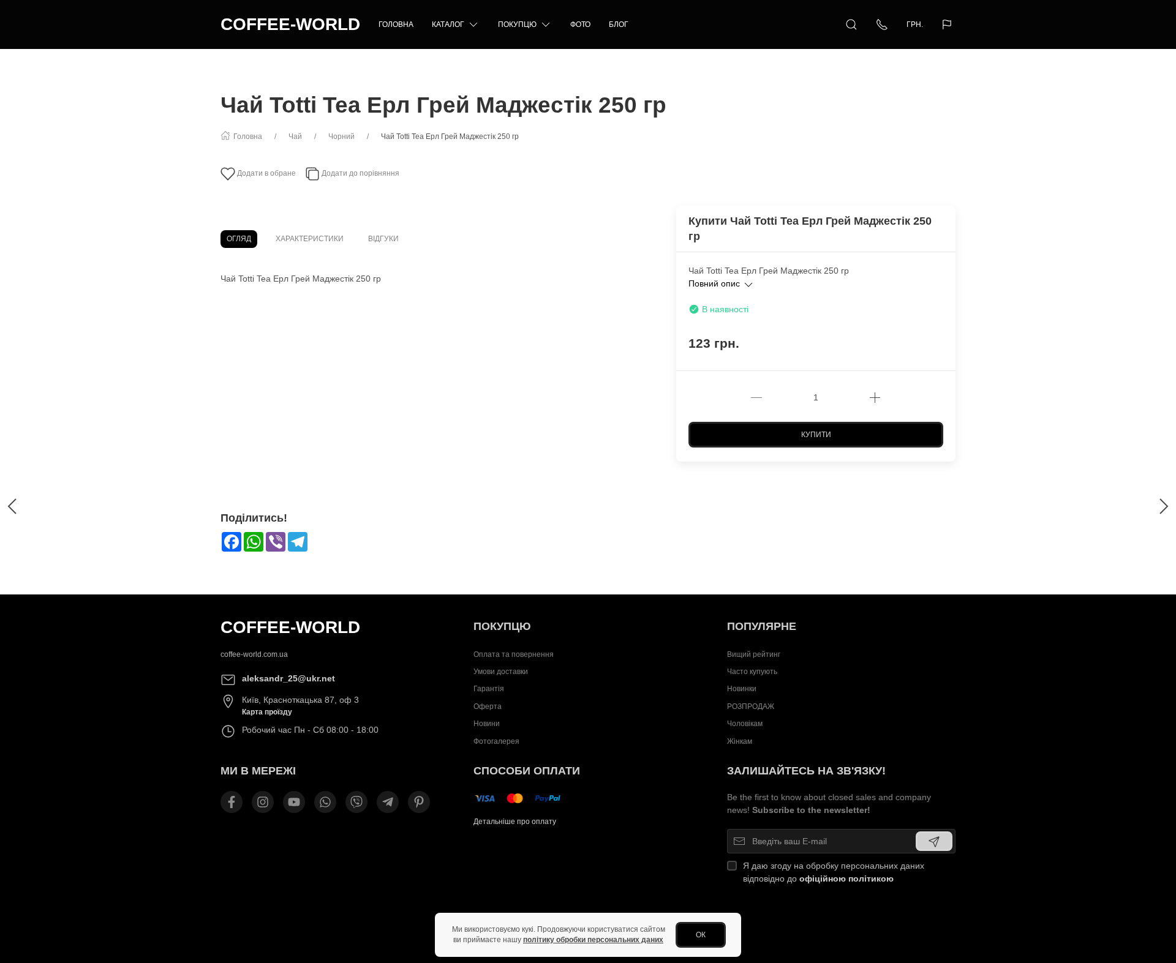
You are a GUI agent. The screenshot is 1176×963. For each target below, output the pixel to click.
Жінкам (739, 741)
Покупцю (517, 24)
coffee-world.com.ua (254, 654)
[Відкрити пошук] (851, 24)
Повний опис (715, 283)
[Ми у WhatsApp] (325, 802)
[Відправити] (934, 841)
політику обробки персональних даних (593, 939)
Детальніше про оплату (514, 821)
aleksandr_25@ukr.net (288, 678)
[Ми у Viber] (356, 802)
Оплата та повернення (513, 654)
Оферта (487, 706)
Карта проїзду (267, 712)
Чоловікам (745, 724)
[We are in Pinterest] (419, 802)
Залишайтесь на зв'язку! (806, 771)
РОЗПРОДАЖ (750, 706)
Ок (701, 935)
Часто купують (752, 672)
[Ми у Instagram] (263, 802)
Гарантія (488, 689)
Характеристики (310, 238)
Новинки (741, 689)
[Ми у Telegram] (388, 802)
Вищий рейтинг (753, 654)
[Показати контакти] (882, 24)
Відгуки (383, 238)
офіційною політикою (846, 878)
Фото (580, 24)
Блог (618, 24)
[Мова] (948, 24)
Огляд (239, 238)
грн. (915, 24)
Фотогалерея (496, 741)
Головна (396, 24)
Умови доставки (500, 672)
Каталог (448, 24)
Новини (486, 724)
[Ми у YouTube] (294, 802)
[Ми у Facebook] (232, 802)
